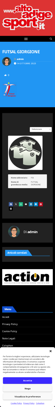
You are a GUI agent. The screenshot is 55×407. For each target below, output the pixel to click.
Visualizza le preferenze (28, 396)
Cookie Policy (16, 403)
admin (20, 59)
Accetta (27, 380)
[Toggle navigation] (26, 39)
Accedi (5, 317)
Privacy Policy (28, 403)
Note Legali (8, 338)
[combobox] (41, 129)
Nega (28, 388)
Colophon (40, 403)
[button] (50, 350)
